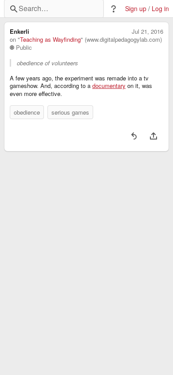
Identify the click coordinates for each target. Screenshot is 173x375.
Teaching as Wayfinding (50, 40)
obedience (27, 112)
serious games (70, 112)
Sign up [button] (135, 8)
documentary (109, 86)
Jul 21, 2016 (147, 32)
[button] (113, 9)
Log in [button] (160, 8)
